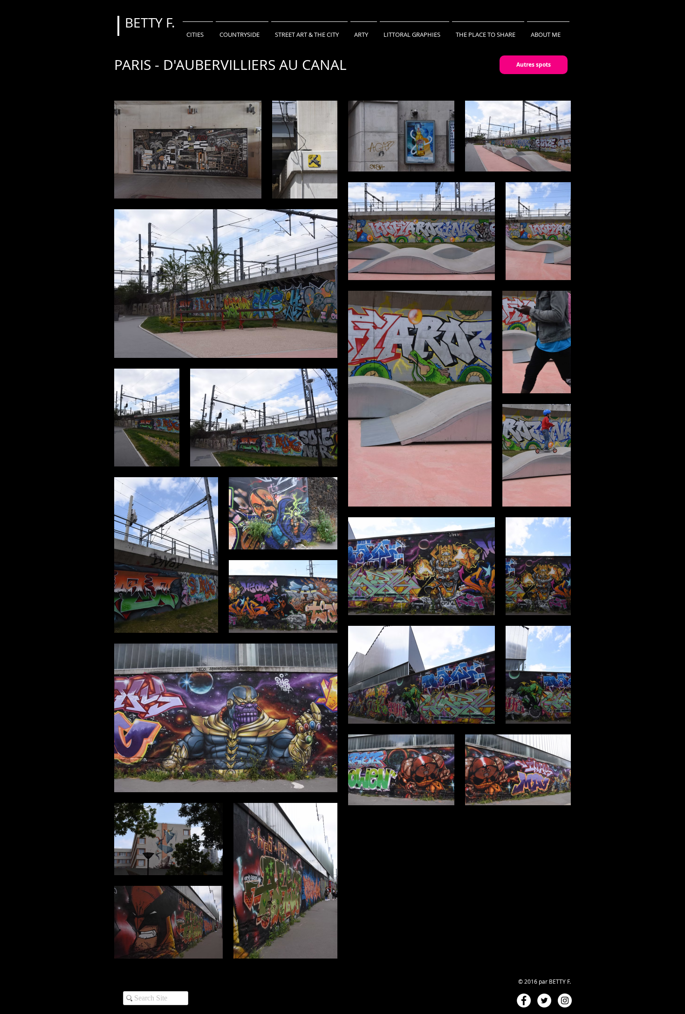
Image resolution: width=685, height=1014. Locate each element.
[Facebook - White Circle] (524, 1000)
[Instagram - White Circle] (565, 1000)
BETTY (145, 22)
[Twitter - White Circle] (544, 1000)
